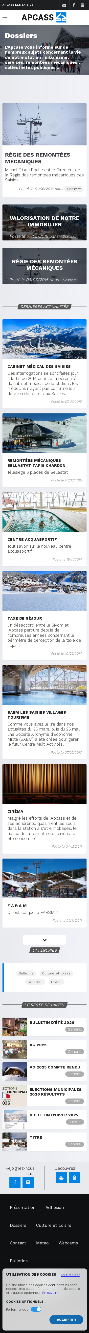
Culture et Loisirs (53, 1225)
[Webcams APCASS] (74, 1177)
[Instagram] (82, 5)
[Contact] (64, 5)
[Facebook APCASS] (15, 1182)
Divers (56, 982)
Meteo (42, 1242)
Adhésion (54, 1207)
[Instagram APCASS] (28, 1182)
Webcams (68, 1242)
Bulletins (26, 973)
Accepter (66, 1320)
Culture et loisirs (56, 973)
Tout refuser (70, 1275)
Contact (18, 1242)
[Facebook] (73, 5)
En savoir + (50, 1293)
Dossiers (35, 982)
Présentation (23, 1207)
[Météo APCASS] (61, 1177)
